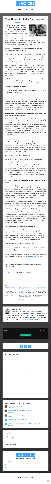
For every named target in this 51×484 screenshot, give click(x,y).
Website (32, 319)
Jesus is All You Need (23, 319)
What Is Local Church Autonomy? (15, 415)
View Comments (25, 335)
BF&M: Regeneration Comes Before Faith (17, 419)
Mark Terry (11, 407)
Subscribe (7, 468)
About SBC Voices (9, 461)
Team (6, 464)
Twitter (36, 319)
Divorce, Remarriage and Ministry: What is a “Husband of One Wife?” (24, 423)
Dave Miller (11, 425)
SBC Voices (25, 4)
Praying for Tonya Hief (33, 256)
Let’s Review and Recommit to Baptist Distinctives (19, 410)
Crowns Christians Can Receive (15, 406)
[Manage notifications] (48, 481)
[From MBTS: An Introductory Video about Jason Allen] (40, 292)
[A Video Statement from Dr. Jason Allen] (12, 291)
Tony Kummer (11, 420)
